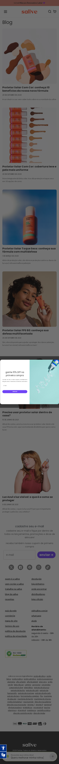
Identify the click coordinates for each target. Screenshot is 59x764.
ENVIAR (14, 391)
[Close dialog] (56, 361)
